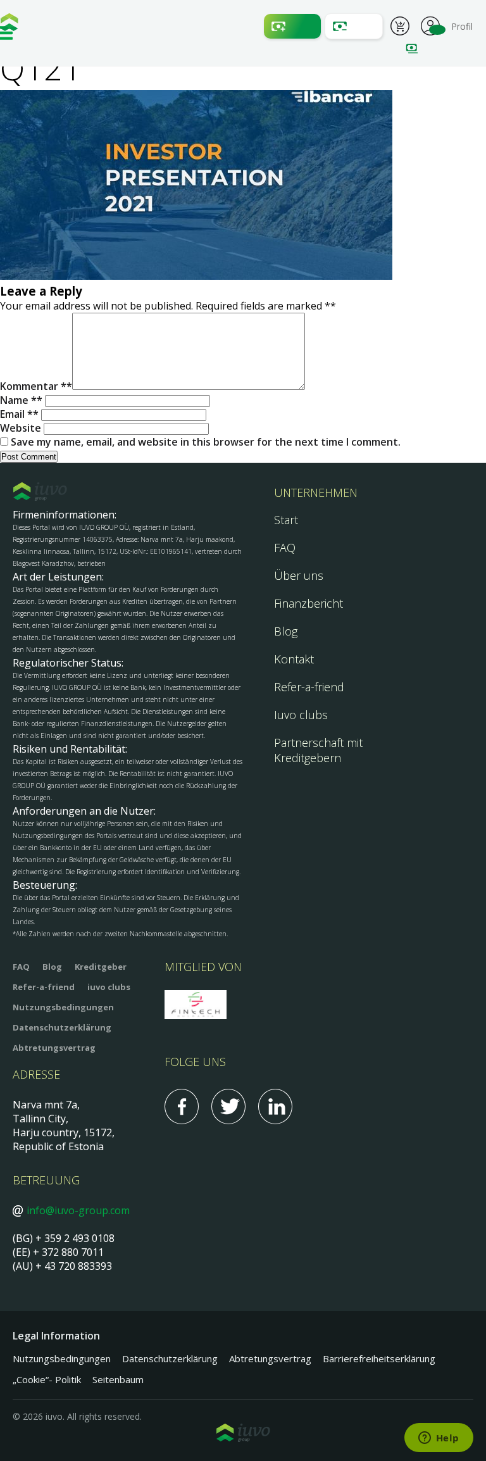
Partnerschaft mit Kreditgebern (318, 750)
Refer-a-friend (309, 686)
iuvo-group (9, 25)
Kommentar (33, 386)
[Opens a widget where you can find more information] (438, 1439)
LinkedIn (275, 1106)
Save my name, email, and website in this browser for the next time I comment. (206, 442)
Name (18, 400)
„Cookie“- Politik (47, 1379)
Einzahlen (292, 26)
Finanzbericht (308, 603)
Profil (430, 24)
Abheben (354, 26)
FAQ (285, 547)
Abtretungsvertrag (54, 1047)
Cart (399, 28)
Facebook (182, 1106)
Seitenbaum (118, 1379)
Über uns (298, 575)
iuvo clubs (108, 987)
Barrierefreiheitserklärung (379, 1358)
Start (286, 519)
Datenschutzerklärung (62, 1027)
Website (20, 428)
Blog (285, 631)
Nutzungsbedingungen (63, 1007)
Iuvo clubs (301, 714)
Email (16, 414)
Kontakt (294, 659)
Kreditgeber (101, 966)
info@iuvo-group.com (78, 1210)
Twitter (228, 1106)
